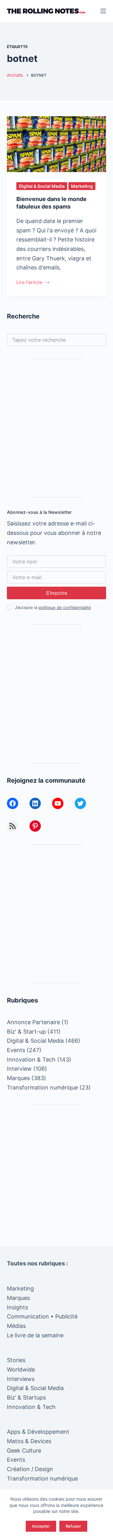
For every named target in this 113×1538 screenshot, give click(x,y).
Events (16, 1050)
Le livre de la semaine (35, 1335)
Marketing (82, 186)
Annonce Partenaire (33, 1022)
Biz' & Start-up (26, 1031)
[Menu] (103, 11)
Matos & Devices (29, 1441)
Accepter (41, 1526)
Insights (17, 1307)
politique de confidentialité (65, 607)
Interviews (21, 1379)
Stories (16, 1360)
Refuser (73, 1526)
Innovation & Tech (31, 1059)
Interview (19, 1068)
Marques (18, 1078)
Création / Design (30, 1469)
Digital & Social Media (42, 186)
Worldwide (21, 1369)
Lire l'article (29, 282)
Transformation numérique (42, 1087)
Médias (16, 1326)
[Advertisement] (56, 428)
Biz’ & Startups (26, 1397)
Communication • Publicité (42, 1316)
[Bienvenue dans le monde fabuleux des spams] (56, 144)
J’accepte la (53, 607)
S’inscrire (56, 593)
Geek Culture (24, 1450)
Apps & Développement (38, 1431)
